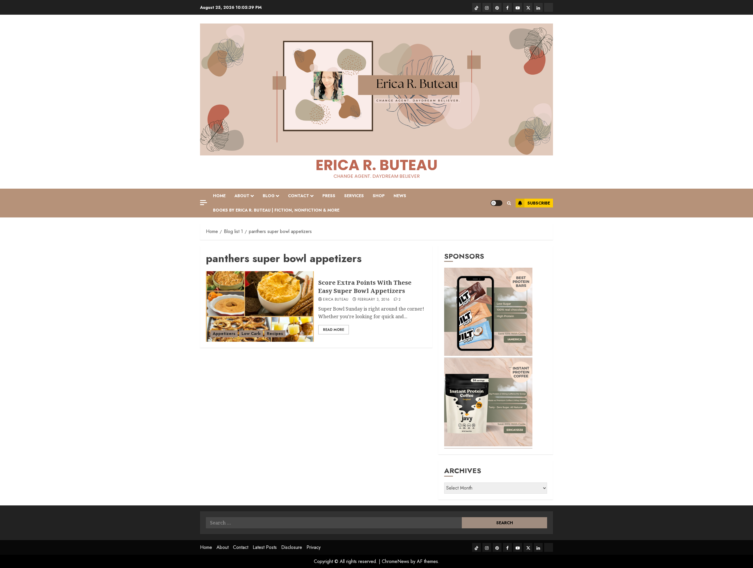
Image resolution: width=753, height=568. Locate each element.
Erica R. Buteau (377, 165)
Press (328, 196)
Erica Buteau (335, 299)
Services (354, 196)
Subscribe (538, 203)
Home (219, 196)
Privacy (313, 547)
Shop (379, 196)
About (241, 196)
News (400, 196)
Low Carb (251, 333)
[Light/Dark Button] (496, 203)
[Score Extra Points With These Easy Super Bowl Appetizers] (260, 306)
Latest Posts (265, 547)
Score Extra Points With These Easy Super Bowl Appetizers (365, 287)
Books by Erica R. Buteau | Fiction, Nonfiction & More (276, 210)
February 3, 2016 (374, 299)
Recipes (275, 333)
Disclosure (291, 547)
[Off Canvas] (203, 202)
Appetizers (224, 333)
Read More (333, 329)
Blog (269, 196)
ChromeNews (395, 561)
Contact (298, 196)
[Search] (509, 203)
